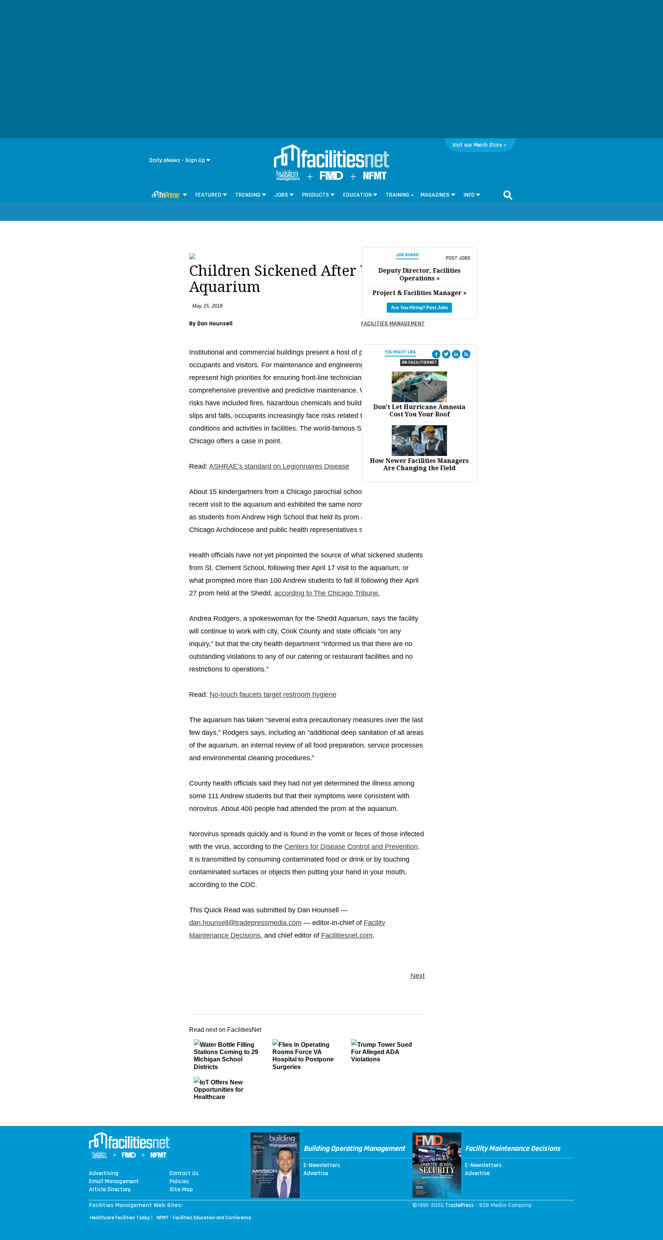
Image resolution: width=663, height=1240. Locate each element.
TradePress (459, 1205)
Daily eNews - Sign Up (177, 160)
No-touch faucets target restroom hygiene (272, 694)
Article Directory (109, 1190)
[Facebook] (436, 354)
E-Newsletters (321, 1165)
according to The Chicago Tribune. (327, 593)
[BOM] (288, 179)
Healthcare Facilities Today (120, 1217)
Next (418, 976)
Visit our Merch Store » (479, 145)
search (508, 195)
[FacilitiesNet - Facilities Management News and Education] (331, 156)
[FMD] (331, 178)
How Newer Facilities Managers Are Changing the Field (419, 464)
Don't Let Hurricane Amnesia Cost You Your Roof (419, 410)
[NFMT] (374, 178)
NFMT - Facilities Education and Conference (204, 1217)
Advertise (315, 1173)
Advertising (104, 1173)
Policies (179, 1182)
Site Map (181, 1190)
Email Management (114, 1182)
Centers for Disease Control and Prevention (351, 846)
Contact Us (184, 1173)
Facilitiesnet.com (347, 935)
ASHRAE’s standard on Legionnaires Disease (279, 466)
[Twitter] (446, 354)
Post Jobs (458, 258)
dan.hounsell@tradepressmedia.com (245, 923)
